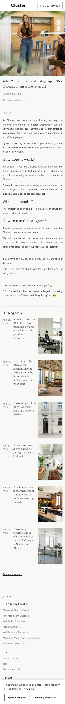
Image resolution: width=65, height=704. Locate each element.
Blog (5, 663)
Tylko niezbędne (17, 697)
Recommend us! (11, 669)
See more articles (12, 574)
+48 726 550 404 (50, 5)
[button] (7, 5)
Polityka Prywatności (23, 689)
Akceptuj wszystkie (45, 697)
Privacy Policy (10, 658)
